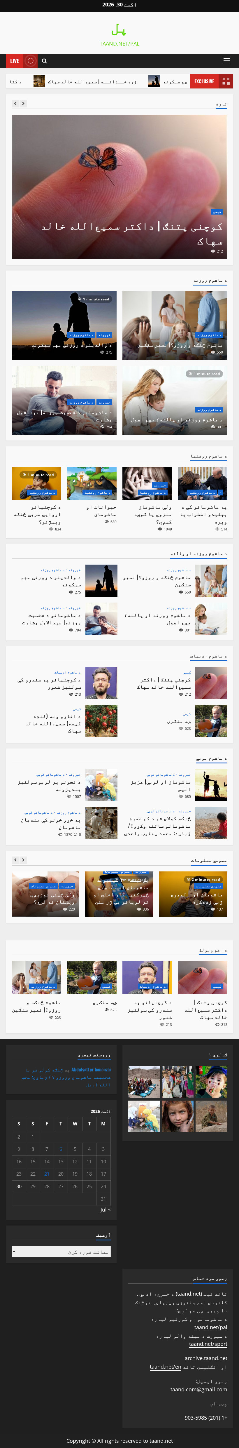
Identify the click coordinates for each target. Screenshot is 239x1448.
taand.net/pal (210, 1327)
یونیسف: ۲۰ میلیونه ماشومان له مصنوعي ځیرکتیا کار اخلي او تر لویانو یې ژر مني (121, 890)
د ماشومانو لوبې (161, 774)
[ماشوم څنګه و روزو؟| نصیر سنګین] (36, 977)
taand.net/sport (208, 1343)
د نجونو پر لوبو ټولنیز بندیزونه (101, 785)
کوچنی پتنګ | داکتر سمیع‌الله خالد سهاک (211, 683)
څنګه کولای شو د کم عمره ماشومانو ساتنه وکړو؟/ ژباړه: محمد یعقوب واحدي (211, 823)
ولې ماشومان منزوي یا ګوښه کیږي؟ (153, 513)
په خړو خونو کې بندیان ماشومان (101, 823)
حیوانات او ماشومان (101, 509)
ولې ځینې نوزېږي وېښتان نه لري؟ (52, 897)
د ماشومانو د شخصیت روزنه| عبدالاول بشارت (64, 415)
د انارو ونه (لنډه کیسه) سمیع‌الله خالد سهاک (101, 721)
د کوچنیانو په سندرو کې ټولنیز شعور (125, 239)
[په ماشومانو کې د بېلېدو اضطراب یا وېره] (202, 483)
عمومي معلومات (208, 885)
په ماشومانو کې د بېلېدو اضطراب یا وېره (203, 513)
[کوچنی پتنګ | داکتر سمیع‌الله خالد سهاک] (202, 977)
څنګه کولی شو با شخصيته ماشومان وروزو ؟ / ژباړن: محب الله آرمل (66, 1077)
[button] (227, 61)
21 (47, 1174)
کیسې (187, 672)
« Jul (106, 1209)
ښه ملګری (211, 721)
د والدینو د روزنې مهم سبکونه (71, 344)
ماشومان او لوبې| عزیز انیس (211, 785)
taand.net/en (165, 1366)
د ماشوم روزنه (209, 334)
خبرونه (104, 334)
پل (119, 28)
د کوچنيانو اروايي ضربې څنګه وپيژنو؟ (37, 513)
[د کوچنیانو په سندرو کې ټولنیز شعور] (119, 187)
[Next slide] (23, 103)
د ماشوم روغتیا (202, 492)
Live (14, 61)
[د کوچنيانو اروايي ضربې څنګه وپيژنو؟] (36, 483)
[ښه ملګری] (92, 977)
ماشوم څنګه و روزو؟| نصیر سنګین (180, 344)
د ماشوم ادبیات (208, 226)
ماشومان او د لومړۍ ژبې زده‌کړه (197, 897)
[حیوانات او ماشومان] (92, 483)
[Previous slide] (15, 103)
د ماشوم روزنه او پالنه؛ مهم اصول (177, 419)
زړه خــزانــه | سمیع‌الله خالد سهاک (129, 81)
